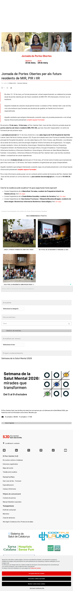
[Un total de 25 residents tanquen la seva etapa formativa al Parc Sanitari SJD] (54, 233)
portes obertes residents (34, 211)
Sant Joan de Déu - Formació (12, 481)
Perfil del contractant (9, 510)
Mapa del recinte (8, 468)
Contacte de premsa (9, 498)
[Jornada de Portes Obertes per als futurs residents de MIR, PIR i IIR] (36, 45)
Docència (4, 211)
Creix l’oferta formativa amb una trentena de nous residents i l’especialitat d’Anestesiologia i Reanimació (20, 249)
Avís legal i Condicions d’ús (37, 588)
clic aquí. (22, 194)
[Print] (12, 87)
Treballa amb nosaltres (10, 472)
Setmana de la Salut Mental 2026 (16, 358)
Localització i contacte (12, 443)
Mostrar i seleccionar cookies (36, 584)
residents (44, 211)
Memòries (6, 514)
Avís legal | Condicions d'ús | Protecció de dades (18, 522)
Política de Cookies (35, 568)
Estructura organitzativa (10, 464)
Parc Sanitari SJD (21, 211)
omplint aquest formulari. (36, 120)
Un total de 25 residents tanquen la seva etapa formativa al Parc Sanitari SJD (55, 249)
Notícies (25, 83)
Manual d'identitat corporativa (12, 502)
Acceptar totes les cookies (36, 573)
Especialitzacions (8, 485)
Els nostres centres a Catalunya (13, 460)
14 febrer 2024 (12, 83)
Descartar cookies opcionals (36, 578)
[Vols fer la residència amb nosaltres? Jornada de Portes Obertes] (19, 268)
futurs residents (11, 211)
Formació (19, 83)
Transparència (8, 506)
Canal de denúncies (9, 518)
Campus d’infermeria (9, 489)
